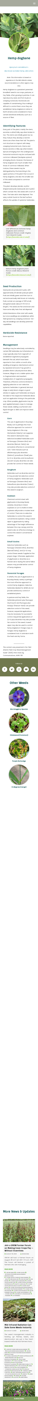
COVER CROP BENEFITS (23, 1292)
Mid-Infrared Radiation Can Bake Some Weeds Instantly (18, 1326)
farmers (8, 1295)
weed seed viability (24, 1364)
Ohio (6, 1279)
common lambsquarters (13, 1369)
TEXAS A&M (17, 1361)
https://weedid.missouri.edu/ (18, 275)
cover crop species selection (18, 1285)
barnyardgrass (10, 1366)
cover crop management (14, 1289)
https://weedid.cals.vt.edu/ (18, 237)
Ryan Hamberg (21, 1367)
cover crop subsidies (18, 1281)
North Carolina (20, 1284)
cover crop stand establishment (17, 1277)
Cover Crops (20, 1272)
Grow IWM (25, 1254)
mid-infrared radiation (20, 1372)
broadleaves (16, 1371)
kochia (16, 1377)
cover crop (9, 1294)
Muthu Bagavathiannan (14, 1358)
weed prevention (10, 1357)
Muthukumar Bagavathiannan (13, 1363)
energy (24, 1374)
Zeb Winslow (14, 1279)
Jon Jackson (22, 1366)
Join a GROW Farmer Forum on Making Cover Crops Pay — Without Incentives (19, 1248)
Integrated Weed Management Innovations (15, 1275)
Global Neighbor (12, 1356)
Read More (9, 1269)
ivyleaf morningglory (13, 1374)
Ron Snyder (24, 1279)
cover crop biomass (20, 1290)
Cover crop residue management (21, 1287)
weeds (17, 1376)
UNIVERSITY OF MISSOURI (22, 1294)
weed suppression (26, 1356)
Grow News (10, 1272)
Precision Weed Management (14, 1351)
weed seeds (24, 1377)
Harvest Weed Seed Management (17, 1349)
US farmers (16, 1295)
